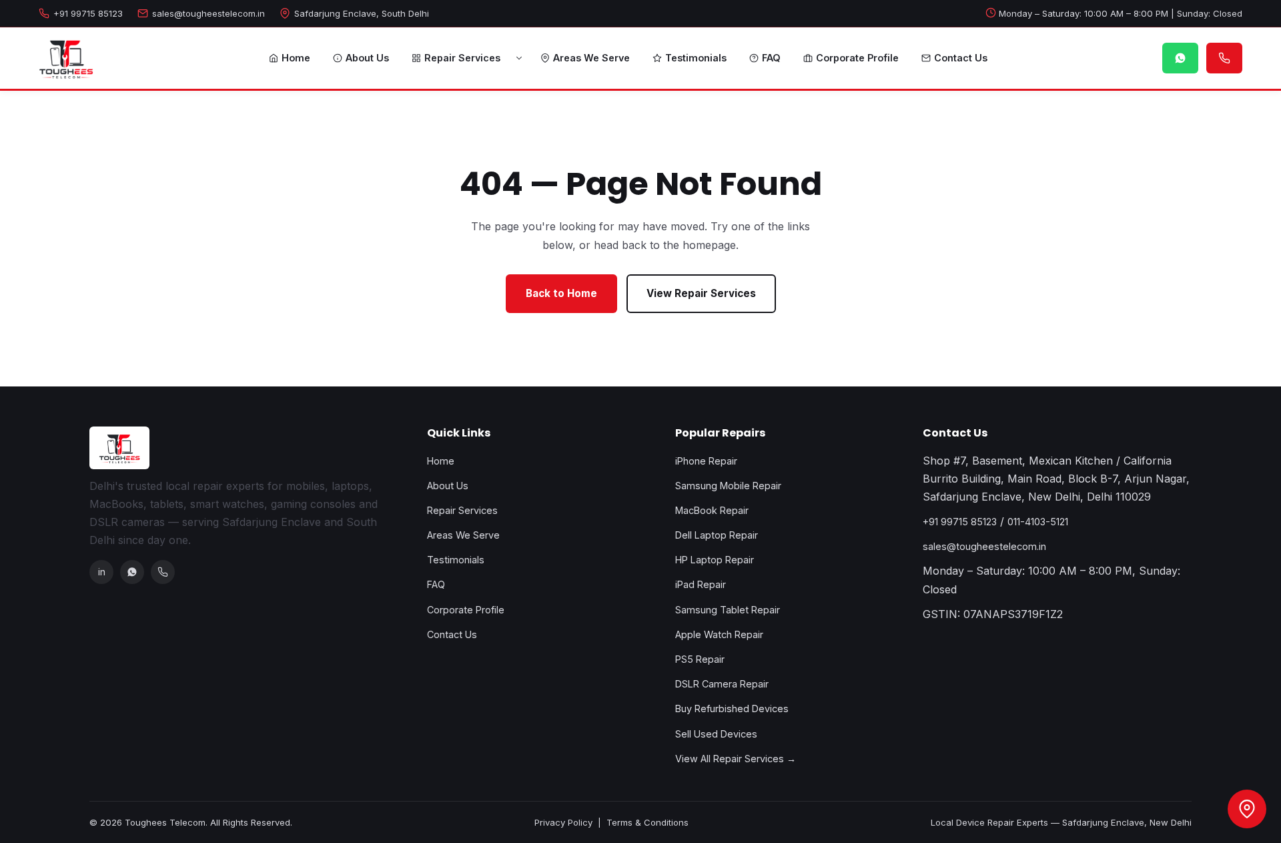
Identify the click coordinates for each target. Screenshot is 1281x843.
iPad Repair (700, 584)
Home (296, 57)
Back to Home (561, 293)
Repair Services (462, 57)
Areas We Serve (591, 57)
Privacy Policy (563, 822)
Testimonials (696, 57)
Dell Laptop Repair (716, 535)
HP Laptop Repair (714, 559)
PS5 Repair (700, 659)
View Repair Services (701, 293)
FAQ (771, 57)
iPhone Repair (706, 461)
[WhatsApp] (132, 572)
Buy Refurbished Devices (732, 708)
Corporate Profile (857, 57)
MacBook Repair (712, 510)
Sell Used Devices (716, 734)
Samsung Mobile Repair (728, 485)
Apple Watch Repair (719, 634)
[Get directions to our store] (1247, 809)
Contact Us (960, 57)
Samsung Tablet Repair (727, 609)
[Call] (163, 572)
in (101, 571)
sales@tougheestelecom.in (208, 13)
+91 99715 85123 (88, 13)
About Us (367, 57)
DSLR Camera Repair (722, 683)
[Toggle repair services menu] (519, 58)
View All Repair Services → (735, 758)
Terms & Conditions (647, 822)
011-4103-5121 (1037, 521)
